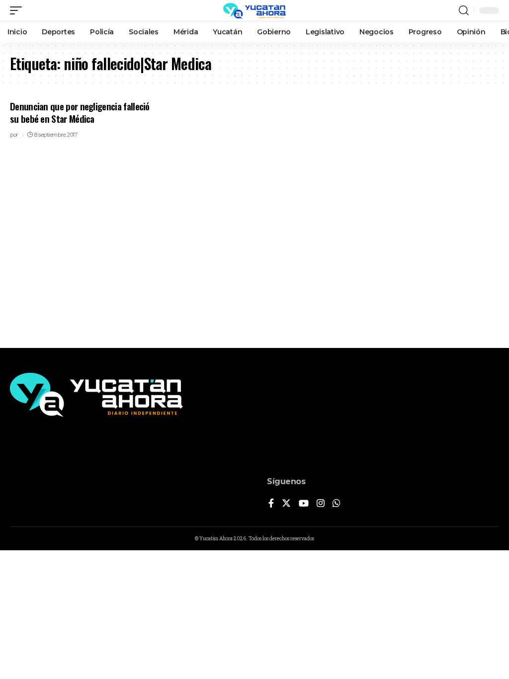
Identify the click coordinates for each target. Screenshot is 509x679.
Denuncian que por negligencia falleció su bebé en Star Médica (80, 112)
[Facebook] (271, 504)
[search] (463, 10)
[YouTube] (303, 504)
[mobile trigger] (18, 10)
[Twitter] (286, 504)
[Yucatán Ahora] (254, 10)
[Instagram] (320, 504)
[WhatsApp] (336, 504)
